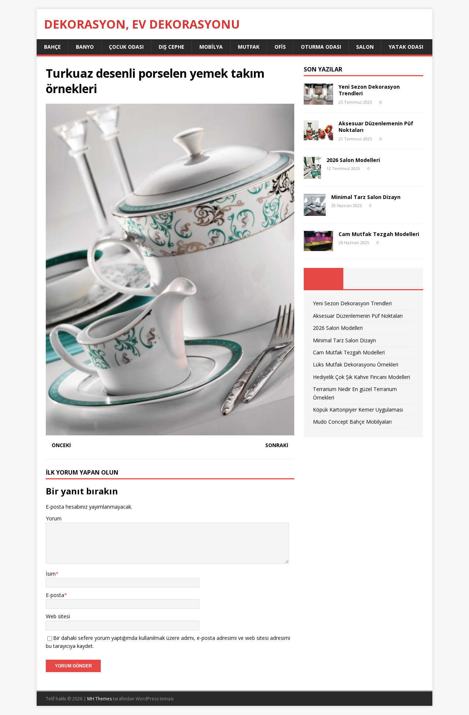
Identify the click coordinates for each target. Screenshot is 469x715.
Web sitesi (58, 616)
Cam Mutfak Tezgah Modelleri (379, 234)
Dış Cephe (171, 46)
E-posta (55, 594)
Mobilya (211, 46)
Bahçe (52, 46)
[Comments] (403, 278)
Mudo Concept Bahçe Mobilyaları (352, 421)
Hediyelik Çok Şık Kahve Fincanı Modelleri (361, 376)
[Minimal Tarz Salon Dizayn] (315, 211)
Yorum (54, 518)
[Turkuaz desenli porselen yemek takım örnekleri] (170, 430)
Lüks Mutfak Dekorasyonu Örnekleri (355, 364)
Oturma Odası (321, 46)
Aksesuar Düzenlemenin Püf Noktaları (376, 126)
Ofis (280, 46)
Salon (365, 46)
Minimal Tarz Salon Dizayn (365, 197)
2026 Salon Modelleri (353, 159)
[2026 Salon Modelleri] (312, 174)
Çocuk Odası (126, 46)
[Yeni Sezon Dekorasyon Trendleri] (318, 100)
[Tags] (363, 278)
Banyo (85, 46)
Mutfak (248, 46)
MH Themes (99, 699)
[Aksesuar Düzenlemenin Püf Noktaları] (318, 136)
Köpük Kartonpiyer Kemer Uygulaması (358, 409)
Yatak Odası (406, 46)
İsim (51, 573)
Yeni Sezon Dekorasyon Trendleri (369, 90)
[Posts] (324, 278)
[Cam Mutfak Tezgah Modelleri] (318, 246)
